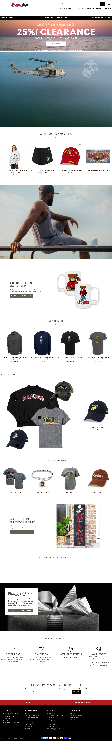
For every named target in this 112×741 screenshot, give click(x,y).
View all (56, 137)
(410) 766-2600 (9, 718)
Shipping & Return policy (32, 715)
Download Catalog (31, 724)
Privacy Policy (51, 724)
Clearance (107, 8)
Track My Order (52, 713)
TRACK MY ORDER (7, 18)
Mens (61, 8)
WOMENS (69, 8)
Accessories (85, 8)
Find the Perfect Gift (20, 610)
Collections (97, 8)
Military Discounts (53, 720)
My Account (51, 717)
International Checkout (32, 717)
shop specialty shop (21, 532)
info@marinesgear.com (11, 720)
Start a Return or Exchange (55, 715)
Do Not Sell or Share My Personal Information (54, 729)
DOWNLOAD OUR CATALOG (101, 18)
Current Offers (30, 726)
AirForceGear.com (75, 720)
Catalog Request (30, 722)
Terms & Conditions (53, 726)
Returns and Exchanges (83, 703)
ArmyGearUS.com (75, 722)
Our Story (72, 713)
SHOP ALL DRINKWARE (21, 295)
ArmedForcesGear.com (76, 715)
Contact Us (28, 703)
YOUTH (76, 8)
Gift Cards (29, 720)
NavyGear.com (74, 717)
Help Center (29, 713)
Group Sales (51, 722)
